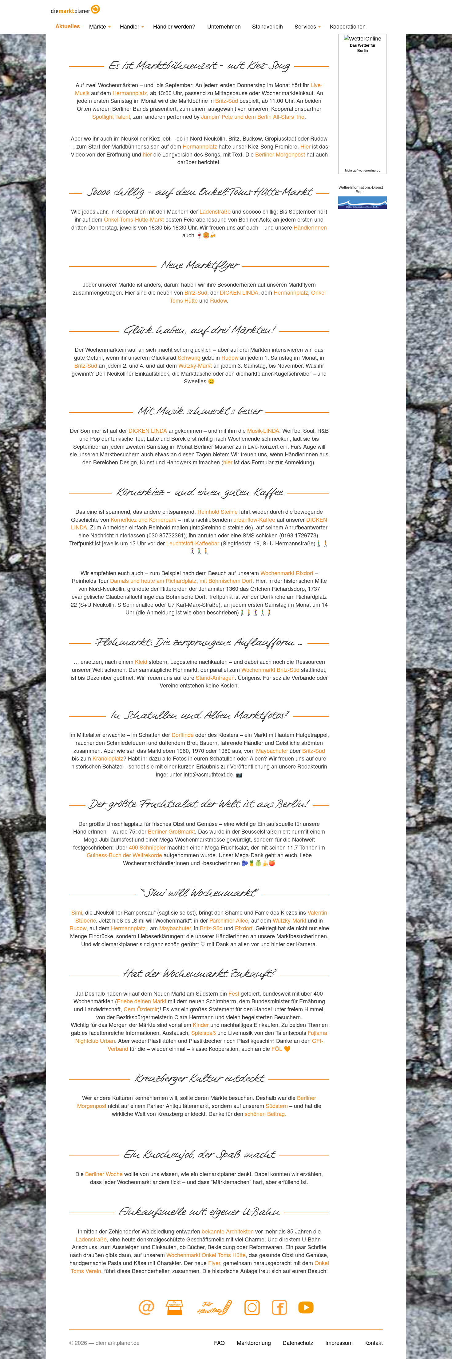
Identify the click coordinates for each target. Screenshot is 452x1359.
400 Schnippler (147, 847)
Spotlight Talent (111, 116)
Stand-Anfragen (215, 677)
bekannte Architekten (228, 1231)
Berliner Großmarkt (171, 831)
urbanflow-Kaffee (254, 519)
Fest (233, 993)
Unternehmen (224, 26)
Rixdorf (243, 928)
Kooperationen (348, 26)
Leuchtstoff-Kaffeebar (192, 543)
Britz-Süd (226, 100)
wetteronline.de (369, 170)
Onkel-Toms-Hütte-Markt (134, 219)
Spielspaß (203, 1032)
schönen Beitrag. (265, 1113)
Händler (130, 26)
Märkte (98, 26)
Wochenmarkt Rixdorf (286, 573)
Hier (305, 146)
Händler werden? (174, 26)
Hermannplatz (130, 93)
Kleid (141, 661)
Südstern (277, 1105)
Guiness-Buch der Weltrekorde (124, 855)
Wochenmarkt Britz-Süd (270, 669)
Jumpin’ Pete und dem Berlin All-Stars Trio (252, 116)
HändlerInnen (310, 227)
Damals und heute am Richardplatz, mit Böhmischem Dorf (181, 580)
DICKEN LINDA (239, 292)
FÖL (277, 1048)
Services (306, 26)
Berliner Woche (104, 1174)
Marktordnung (254, 1342)
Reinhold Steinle (217, 511)
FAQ (219, 1342)
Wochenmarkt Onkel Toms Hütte (206, 1255)
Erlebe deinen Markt (141, 1001)
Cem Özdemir (141, 1009)
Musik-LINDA (263, 430)
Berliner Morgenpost (280, 154)
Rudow (218, 300)
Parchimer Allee (228, 920)
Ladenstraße (215, 211)
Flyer (214, 1263)
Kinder (201, 1024)
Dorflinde (183, 734)
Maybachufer (272, 750)
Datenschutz (298, 1342)
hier (147, 154)
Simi (76, 912)
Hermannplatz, (129, 928)
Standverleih (267, 26)
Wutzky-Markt (195, 365)
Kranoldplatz (108, 758)
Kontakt (373, 1342)
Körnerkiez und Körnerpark (143, 519)
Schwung (189, 357)
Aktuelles (67, 26)
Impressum (339, 1342)
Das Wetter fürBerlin (362, 48)
